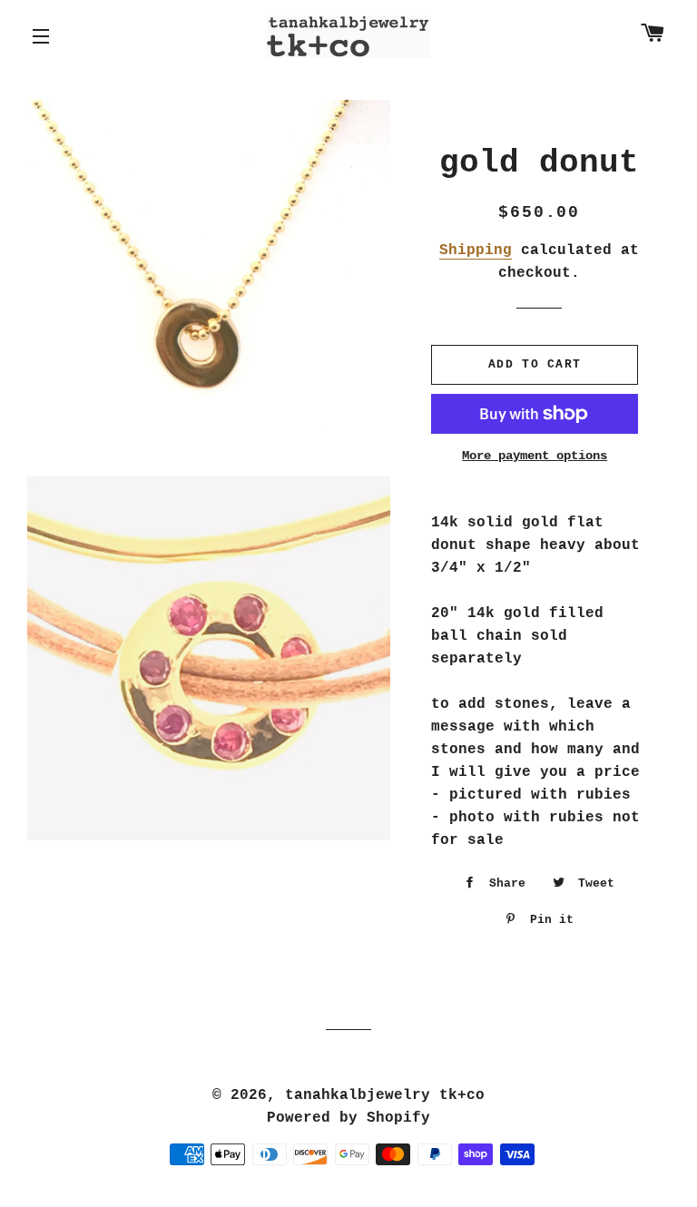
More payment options (534, 455)
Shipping (475, 250)
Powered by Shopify (348, 1118)
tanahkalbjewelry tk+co (385, 1095)
